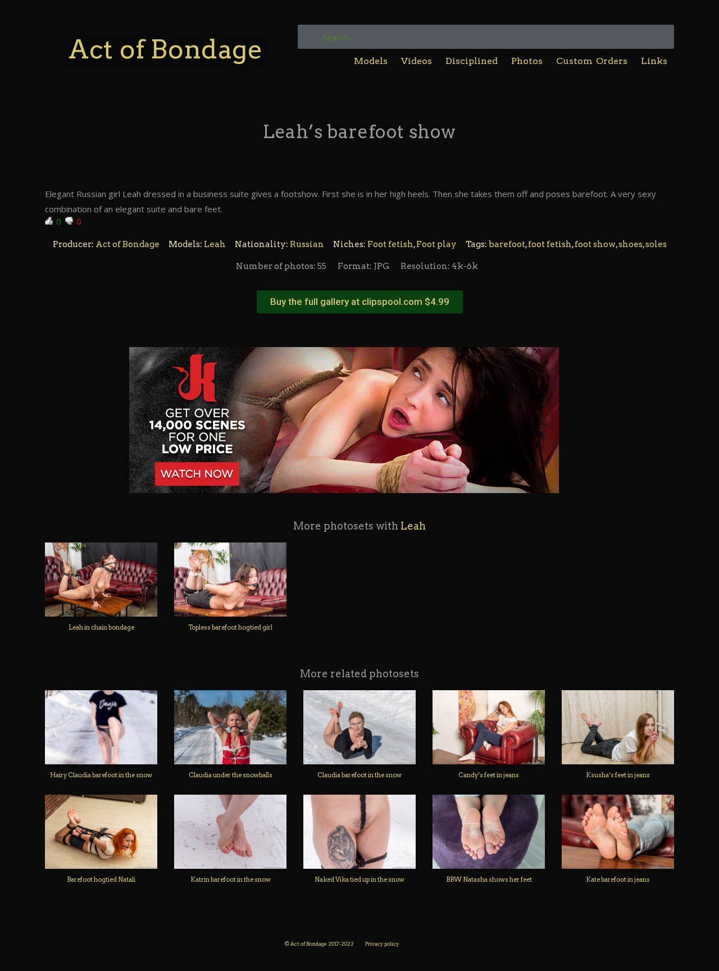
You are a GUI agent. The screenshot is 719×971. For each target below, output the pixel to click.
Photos (527, 61)
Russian (307, 244)
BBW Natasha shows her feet (489, 879)
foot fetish (550, 244)
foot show (595, 244)
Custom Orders (591, 61)
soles (656, 244)
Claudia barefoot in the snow (359, 775)
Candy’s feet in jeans (488, 775)
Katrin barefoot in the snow (230, 879)
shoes (630, 244)
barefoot (507, 244)
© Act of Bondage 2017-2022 (319, 944)
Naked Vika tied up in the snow (359, 879)
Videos (416, 61)
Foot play (436, 244)
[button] (360, 301)
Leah (215, 244)
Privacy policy (382, 944)
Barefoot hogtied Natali (101, 879)
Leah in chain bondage (101, 627)
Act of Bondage (165, 49)
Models (371, 61)
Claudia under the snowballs (230, 775)
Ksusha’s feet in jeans (618, 775)
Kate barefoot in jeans (618, 879)
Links (654, 61)
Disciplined (471, 61)
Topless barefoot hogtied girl (230, 627)
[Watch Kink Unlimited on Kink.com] (344, 419)
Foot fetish (390, 244)
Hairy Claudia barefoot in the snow (101, 775)
